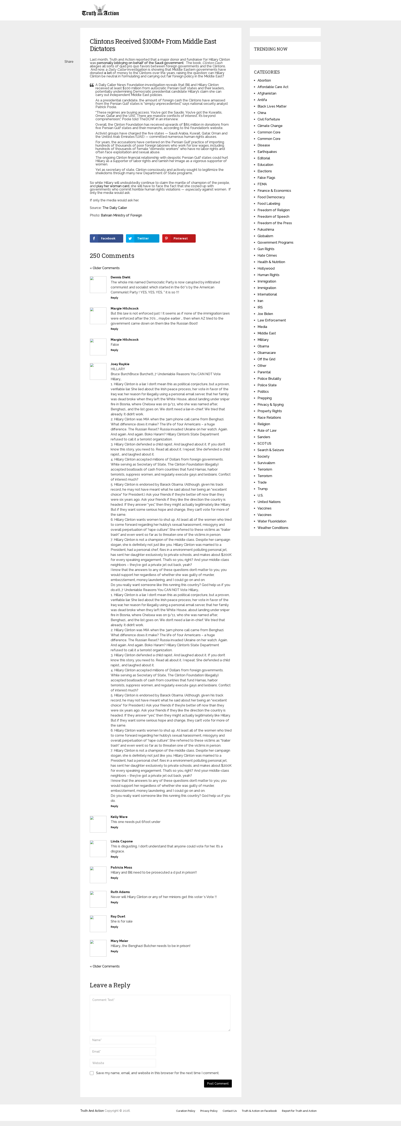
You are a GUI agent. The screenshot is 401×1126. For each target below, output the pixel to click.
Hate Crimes (267, 255)
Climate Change (270, 126)
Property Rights (270, 411)
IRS (260, 307)
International (267, 294)
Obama (263, 346)
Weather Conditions (273, 528)
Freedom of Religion (274, 210)
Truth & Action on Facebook (259, 1110)
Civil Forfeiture (269, 119)
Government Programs (275, 242)
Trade (262, 482)
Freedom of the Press (275, 223)
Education (265, 165)
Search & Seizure (271, 450)
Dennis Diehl (120, 277)
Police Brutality (269, 379)
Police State (267, 385)
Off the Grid (266, 359)
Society (263, 456)
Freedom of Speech (273, 217)
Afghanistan (267, 93)
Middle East (267, 333)
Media (262, 327)
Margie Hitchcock (125, 308)
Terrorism (265, 469)
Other (262, 366)
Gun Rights (266, 249)
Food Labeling (269, 204)
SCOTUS (264, 443)
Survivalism (266, 463)
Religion (264, 424)
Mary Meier (119, 941)
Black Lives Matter (272, 106)
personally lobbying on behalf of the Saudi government (140, 63)
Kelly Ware (119, 817)
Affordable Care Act (273, 87)
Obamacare (267, 353)
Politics (263, 392)
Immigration (267, 281)
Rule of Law (267, 430)
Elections (265, 171)
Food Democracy (271, 197)
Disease (264, 145)
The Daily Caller (114, 208)
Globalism (265, 236)
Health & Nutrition (271, 262)
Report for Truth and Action (299, 1110)
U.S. (260, 495)
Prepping (265, 398)
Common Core (269, 132)
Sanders (264, 437)
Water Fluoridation (272, 521)
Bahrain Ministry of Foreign (121, 215)
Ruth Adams (120, 892)
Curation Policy (185, 1110)
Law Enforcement (272, 320)
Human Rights (268, 275)
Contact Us (230, 1110)
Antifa (262, 100)
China (262, 113)
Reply (114, 297)
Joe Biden (265, 314)
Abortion (264, 80)
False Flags (266, 178)
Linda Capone (122, 841)
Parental (264, 372)
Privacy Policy (209, 1110)
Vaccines (265, 508)
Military (263, 340)
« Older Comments (105, 268)
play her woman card (112, 186)
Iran (260, 301)
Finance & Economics (274, 191)
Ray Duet (118, 916)
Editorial (264, 158)
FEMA (262, 184)
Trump (263, 489)
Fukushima (266, 230)
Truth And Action (92, 1110)
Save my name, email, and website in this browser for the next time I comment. (157, 1073)
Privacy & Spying (271, 405)
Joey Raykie (120, 364)
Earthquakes (267, 152)
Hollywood (266, 268)
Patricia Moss (121, 867)
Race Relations (269, 418)
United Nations (269, 502)
